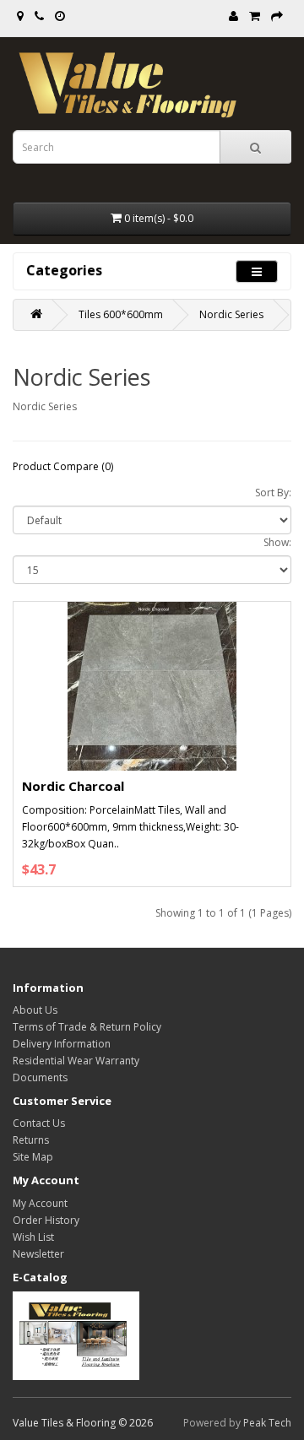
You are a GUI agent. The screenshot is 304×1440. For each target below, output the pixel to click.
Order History (46, 1220)
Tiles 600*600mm (121, 314)
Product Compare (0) (63, 466)
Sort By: (273, 492)
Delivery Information (62, 1044)
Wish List (33, 1237)
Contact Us (39, 1123)
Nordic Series (231, 314)
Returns (31, 1140)
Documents (40, 1077)
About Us (35, 1010)
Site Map (33, 1157)
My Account (40, 1203)
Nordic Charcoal (73, 785)
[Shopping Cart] (254, 16)
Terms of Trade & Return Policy (87, 1027)
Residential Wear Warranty (76, 1060)
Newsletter (38, 1254)
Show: (277, 542)
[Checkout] (277, 16)
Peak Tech (267, 1423)
